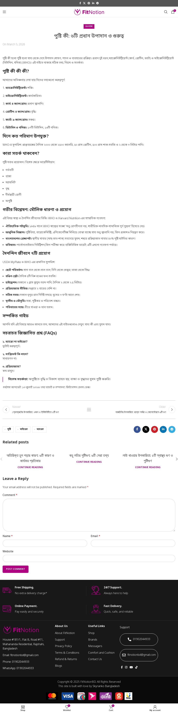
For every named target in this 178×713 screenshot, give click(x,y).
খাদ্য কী (89, 325)
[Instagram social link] (126, 667)
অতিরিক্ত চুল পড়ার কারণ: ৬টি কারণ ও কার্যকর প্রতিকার (30, 458)
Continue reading (30, 467)
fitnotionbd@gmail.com (141, 655)
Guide (89, 26)
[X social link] (84, 3)
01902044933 (141, 639)
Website (8, 552)
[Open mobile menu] (4, 11)
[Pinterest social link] (89, 3)
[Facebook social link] (80, 3)
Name (8, 536)
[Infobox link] (44, 591)
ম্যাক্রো (40, 429)
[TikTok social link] (136, 667)
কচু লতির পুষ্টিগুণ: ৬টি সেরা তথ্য (89, 455)
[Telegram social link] (97, 3)
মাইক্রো (24, 429)
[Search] (165, 11)
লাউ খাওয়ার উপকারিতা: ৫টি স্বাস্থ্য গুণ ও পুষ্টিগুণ (148, 458)
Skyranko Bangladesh (106, 686)
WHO (26, 63)
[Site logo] (89, 12)
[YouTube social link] (131, 667)
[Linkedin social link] (93, 3)
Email (95, 536)
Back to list (89, 409)
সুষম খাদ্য (104, 325)
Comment (10, 495)
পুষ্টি (9, 429)
